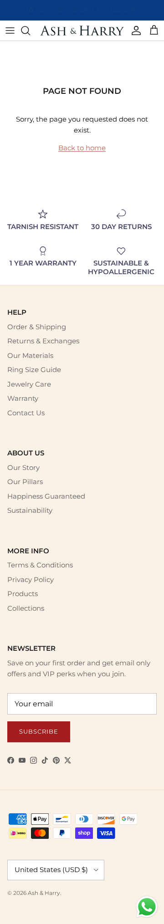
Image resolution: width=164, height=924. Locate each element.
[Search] (30, 30)
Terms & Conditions (40, 565)
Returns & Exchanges (43, 341)
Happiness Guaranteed (46, 496)
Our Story (23, 467)
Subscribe (38, 731)
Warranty (22, 398)
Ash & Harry (44, 892)
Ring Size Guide (34, 369)
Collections (25, 608)
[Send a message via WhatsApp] (146, 906)
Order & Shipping (36, 326)
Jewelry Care (29, 384)
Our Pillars (25, 481)
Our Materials (30, 355)
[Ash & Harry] (82, 31)
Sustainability (29, 510)
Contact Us (26, 412)
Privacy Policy (30, 579)
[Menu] (10, 30)
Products (22, 593)
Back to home (82, 147)
